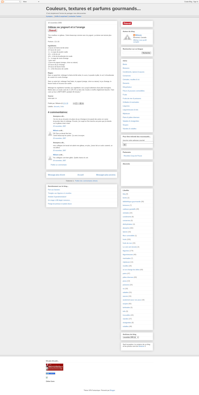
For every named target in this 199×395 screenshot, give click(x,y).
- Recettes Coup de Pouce (132, 156)
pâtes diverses (128, 277)
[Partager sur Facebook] (80, 103)
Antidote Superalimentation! (57, 197)
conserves (126, 220)
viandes (125, 319)
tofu (124, 311)
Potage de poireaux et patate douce (60, 204)
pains (125, 273)
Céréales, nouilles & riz (131, 79)
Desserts (126, 83)
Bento (125, 64)
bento (125, 198)
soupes (125, 304)
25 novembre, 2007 (59, 150)
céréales (126, 213)
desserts (57, 106)
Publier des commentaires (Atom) (86, 181)
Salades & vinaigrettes (131, 121)
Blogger (112, 390)
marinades (126, 258)
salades (125, 292)
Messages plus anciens (105, 175)
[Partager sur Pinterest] (83, 103)
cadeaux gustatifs (129, 209)
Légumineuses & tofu (130, 110)
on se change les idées (131, 270)
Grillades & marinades (131, 102)
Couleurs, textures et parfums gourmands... (93, 8)
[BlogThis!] (76, 103)
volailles (126, 326)
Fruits (125, 95)
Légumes (126, 106)
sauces (125, 296)
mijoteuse (126, 262)
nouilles (125, 266)
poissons (126, 285)
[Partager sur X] (78, 103)
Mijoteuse (126, 113)
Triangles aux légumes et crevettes (59, 193)
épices (125, 232)
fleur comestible (128, 235)
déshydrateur (127, 224)
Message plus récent (56, 175)
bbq (124, 194)
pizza (125, 281)
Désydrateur (127, 87)
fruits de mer (127, 243)
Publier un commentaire (59, 165)
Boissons (126, 68)
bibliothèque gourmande (131, 201)
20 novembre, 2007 (59, 126)
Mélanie (56, 130)
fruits (62, 106)
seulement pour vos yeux (132, 300)
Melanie (141, 346)
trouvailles (126, 315)
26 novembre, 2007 (59, 160)
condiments (127, 217)
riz (123, 288)
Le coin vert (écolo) (130, 247)
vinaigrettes (127, 322)
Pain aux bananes (54, 190)
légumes (126, 251)
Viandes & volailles (129, 129)
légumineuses (128, 254)
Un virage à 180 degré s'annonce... (59, 200)
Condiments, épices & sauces (133, 72)
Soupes (125, 125)
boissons (126, 205)
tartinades (126, 307)
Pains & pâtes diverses (131, 117)
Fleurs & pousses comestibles (134, 91)
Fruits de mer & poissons (132, 98)
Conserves (127, 76)
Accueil (81, 175)
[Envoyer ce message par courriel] (74, 103)
